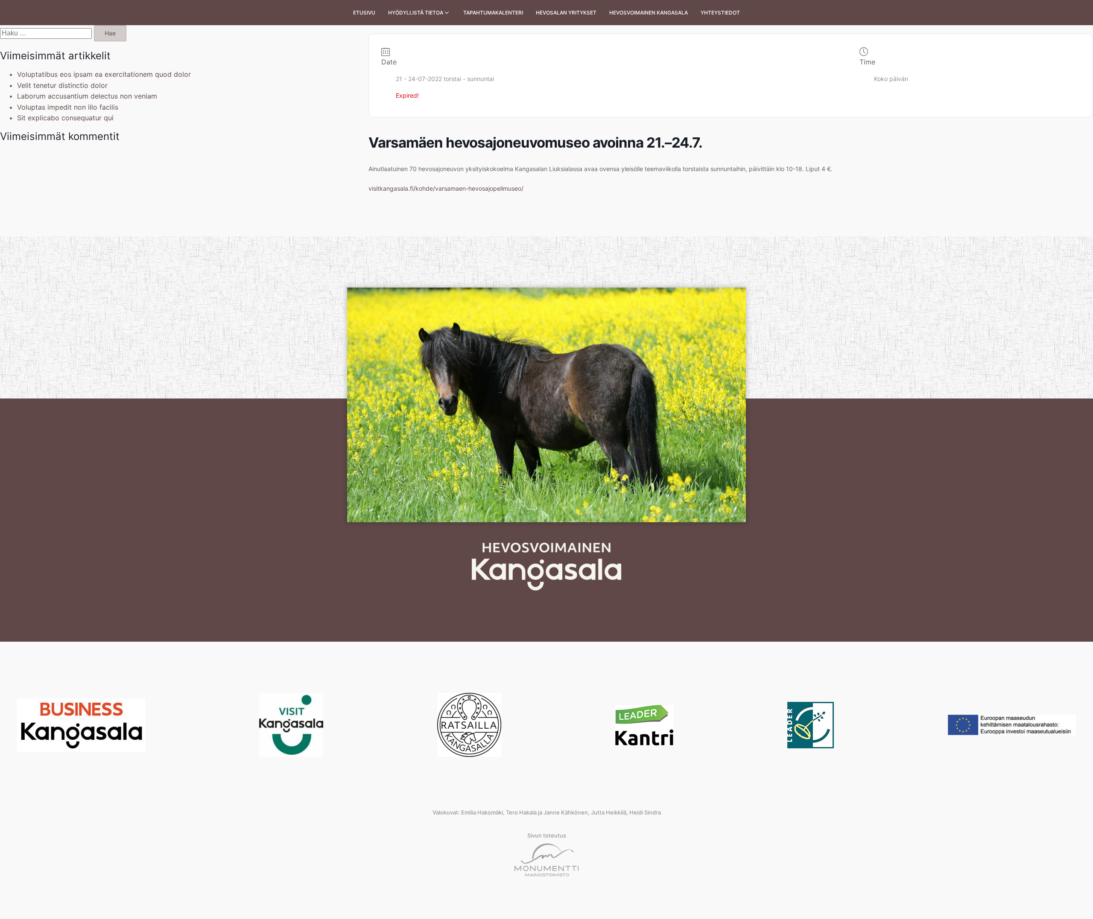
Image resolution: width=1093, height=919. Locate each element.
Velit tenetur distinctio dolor (62, 85)
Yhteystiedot (720, 12)
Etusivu (364, 12)
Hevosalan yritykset (566, 12)
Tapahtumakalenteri (493, 12)
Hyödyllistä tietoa (415, 12)
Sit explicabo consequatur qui (65, 117)
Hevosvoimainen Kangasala (648, 12)
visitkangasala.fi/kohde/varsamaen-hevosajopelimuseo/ (445, 188)
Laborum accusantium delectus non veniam (87, 96)
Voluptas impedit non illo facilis (67, 107)
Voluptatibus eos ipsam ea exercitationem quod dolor (104, 74)
